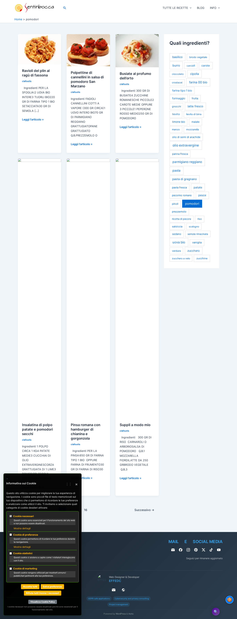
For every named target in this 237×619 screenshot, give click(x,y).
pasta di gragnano (184, 179)
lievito (176, 114)
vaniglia (197, 242)
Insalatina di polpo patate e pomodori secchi (37, 429)
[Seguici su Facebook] (180, 550)
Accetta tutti (30, 586)
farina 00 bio (198, 82)
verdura (176, 250)
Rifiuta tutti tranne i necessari (42, 593)
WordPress (121, 613)
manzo (176, 129)
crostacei (177, 82)
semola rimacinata (198, 233)
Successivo (144, 510)
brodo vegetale (198, 57)
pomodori (192, 203)
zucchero (193, 250)
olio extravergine (186, 145)
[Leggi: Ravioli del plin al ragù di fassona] (39, 49)
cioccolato (178, 73)
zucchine (202, 258)
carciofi (191, 65)
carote (205, 65)
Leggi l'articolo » (33, 120)
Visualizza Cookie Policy (42, 601)
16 (85, 510)
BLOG (200, 8)
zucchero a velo (181, 258)
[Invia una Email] (173, 550)
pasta (176, 170)
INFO (213, 8)
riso (199, 218)
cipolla (194, 74)
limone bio (178, 121)
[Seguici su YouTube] (219, 550)
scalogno (194, 226)
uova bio (178, 242)
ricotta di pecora (181, 218)
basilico (177, 57)
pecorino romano (182, 195)
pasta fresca (179, 187)
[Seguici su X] (203, 550)
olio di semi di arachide (186, 137)
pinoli (175, 203)
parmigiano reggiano (187, 162)
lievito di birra (193, 114)
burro (176, 65)
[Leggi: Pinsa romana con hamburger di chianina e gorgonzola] (88, 288)
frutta (195, 98)
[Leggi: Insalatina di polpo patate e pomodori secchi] (39, 288)
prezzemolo (179, 211)
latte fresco (195, 106)
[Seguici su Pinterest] (196, 550)
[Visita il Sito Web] (123, 590)
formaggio (178, 98)
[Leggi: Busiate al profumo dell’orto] (137, 50)
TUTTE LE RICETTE (175, 8)
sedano (176, 234)
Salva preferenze (52, 586)
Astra (130, 613)
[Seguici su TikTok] (211, 550)
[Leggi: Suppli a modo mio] (137, 288)
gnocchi (176, 106)
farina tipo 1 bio (182, 90)
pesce (202, 195)
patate (198, 187)
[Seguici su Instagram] (188, 550)
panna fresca (180, 153)
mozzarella (192, 129)
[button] (64, 8)
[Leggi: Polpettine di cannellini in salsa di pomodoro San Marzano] (88, 50)
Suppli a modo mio (135, 425)
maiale (196, 121)
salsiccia (177, 226)
